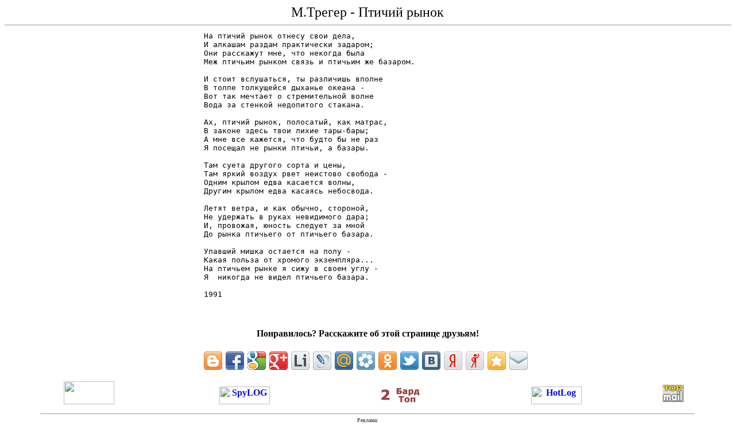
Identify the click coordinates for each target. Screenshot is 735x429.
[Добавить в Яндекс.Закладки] (453, 360)
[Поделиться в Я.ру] (475, 360)
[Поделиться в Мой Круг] (366, 360)
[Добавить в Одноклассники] (387, 360)
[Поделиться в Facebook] (235, 360)
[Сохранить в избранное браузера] (497, 360)
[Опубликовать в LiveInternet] (300, 360)
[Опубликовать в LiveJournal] (322, 360)
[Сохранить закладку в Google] (256, 360)
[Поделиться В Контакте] (431, 360)
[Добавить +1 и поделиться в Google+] (278, 360)
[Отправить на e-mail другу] (518, 360)
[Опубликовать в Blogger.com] (213, 360)
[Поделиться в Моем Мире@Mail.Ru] (344, 360)
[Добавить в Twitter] (409, 360)
